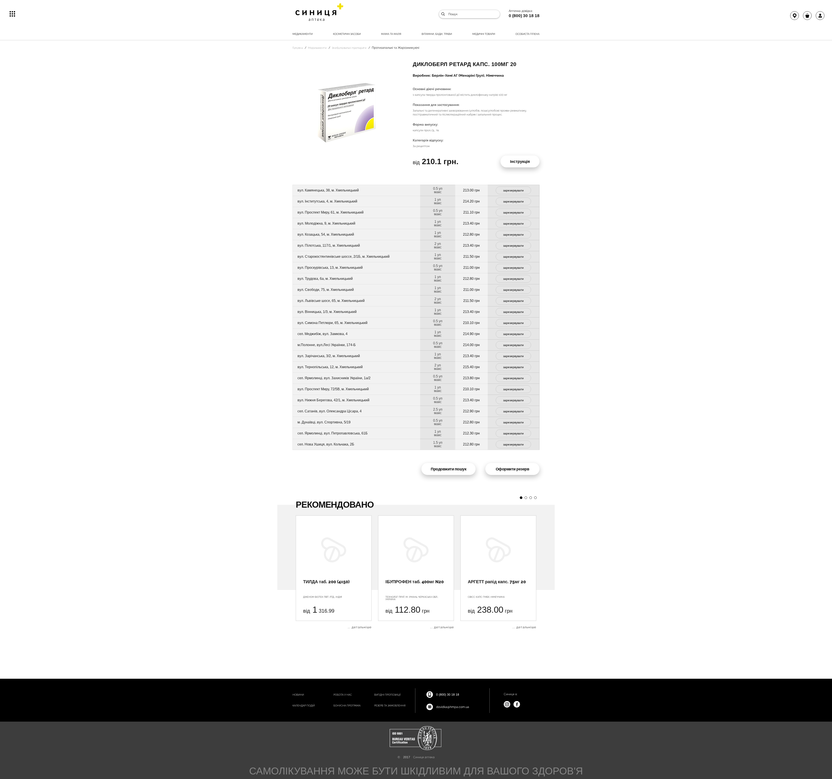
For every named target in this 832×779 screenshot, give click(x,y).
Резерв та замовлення (390, 705)
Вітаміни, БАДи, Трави (437, 34)
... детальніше (360, 627)
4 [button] (535, 497)
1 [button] (521, 497)
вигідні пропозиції (387, 694)
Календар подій (303, 705)
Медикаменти (302, 34)
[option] (334, 572)
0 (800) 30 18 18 (524, 15)
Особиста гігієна (527, 34)
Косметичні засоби (347, 34)
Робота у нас (342, 694)
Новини (298, 694)
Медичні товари (483, 34)
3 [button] (530, 497)
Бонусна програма (347, 705)
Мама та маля (391, 34)
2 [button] (526, 497)
